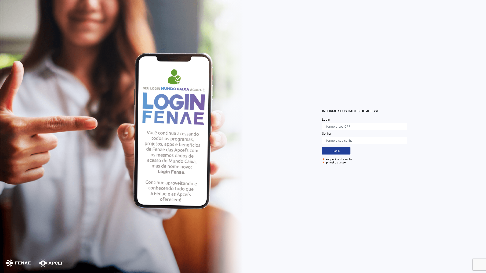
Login (326, 119)
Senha (326, 133)
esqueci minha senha (338, 159)
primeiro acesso (335, 162)
